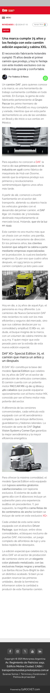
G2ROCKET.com (30, 689)
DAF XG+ (6, 30)
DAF (38, 162)
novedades (8, 24)
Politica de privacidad (24, 677)
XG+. (45, 515)
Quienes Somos (10, 674)
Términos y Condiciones (33, 674)
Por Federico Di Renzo (18, 77)
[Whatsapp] (45, 78)
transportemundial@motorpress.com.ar (25, 670)
